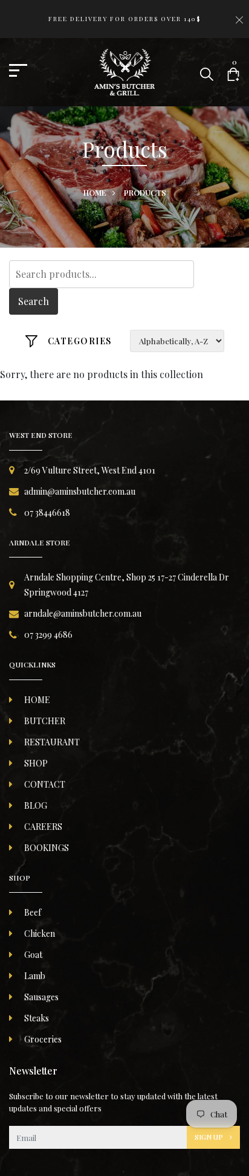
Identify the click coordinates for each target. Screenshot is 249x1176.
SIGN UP (210, 1137)
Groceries (43, 1039)
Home (94, 192)
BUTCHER (44, 721)
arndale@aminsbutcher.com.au (82, 613)
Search (33, 301)
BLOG (35, 805)
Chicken (39, 933)
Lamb (34, 976)
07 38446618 (47, 512)
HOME (37, 699)
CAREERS (43, 826)
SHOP (36, 763)
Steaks (36, 1018)
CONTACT (44, 784)
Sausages (41, 997)
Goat (33, 954)
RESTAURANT (52, 742)
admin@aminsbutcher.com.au (79, 491)
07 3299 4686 (48, 634)
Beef (32, 912)
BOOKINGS (46, 847)
